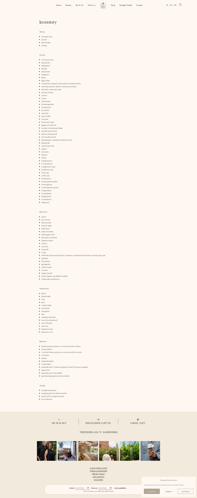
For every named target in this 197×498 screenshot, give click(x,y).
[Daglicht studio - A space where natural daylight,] (67, 451)
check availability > (120, 488)
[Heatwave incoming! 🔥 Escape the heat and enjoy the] (129, 451)
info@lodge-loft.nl (98, 423)
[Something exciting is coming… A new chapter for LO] (47, 451)
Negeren (169, 491)
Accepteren (152, 491)
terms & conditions (98, 471)
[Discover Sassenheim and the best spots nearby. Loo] (150, 451)
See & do (79, 5)
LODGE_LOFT (137, 423)
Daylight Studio (125, 5)
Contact (139, 5)
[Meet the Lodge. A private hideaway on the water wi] (88, 451)
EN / (172, 5)
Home (58, 5)
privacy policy (98, 474)
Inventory (98, 480)
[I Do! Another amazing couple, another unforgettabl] (109, 451)
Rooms (68, 5)
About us (91, 5)
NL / (168, 5)
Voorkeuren (186, 491)
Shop (113, 5)
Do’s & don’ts (98, 477)
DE (175, 5)
